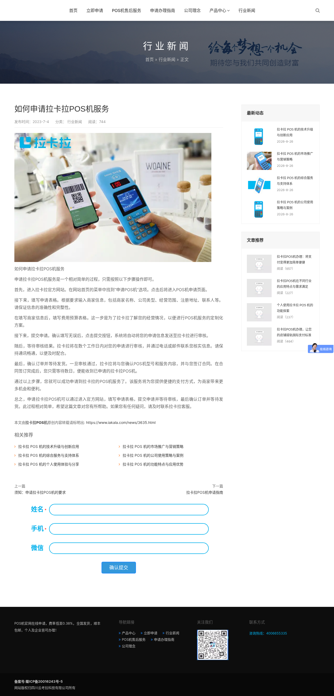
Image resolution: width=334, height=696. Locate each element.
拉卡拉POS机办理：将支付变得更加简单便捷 (294, 259)
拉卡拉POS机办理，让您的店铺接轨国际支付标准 (294, 332)
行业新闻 (246, 10)
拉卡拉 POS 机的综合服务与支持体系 (48, 455)
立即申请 (94, 10)
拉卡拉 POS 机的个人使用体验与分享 (48, 464)
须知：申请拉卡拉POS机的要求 (40, 492)
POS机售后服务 (126, 10)
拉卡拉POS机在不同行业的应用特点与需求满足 (294, 284)
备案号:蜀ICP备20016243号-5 (38, 681)
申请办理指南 (162, 10)
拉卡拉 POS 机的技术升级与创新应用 (48, 446)
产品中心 (218, 10)
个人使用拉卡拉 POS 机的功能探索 (295, 308)
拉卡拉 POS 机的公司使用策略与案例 (153, 455)
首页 (73, 10)
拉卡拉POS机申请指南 (204, 492)
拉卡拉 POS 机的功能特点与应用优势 (153, 464)
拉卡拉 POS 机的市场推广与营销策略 (153, 446)
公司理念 (192, 10)
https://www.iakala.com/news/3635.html (121, 422)
